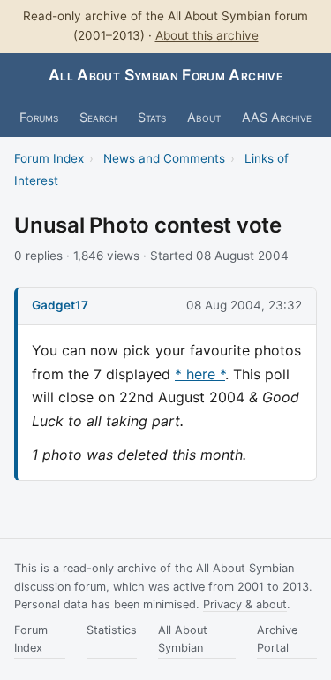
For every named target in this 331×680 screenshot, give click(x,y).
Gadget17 (60, 305)
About (204, 117)
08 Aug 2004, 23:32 (244, 305)
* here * (200, 374)
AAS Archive (277, 117)
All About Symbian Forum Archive (165, 74)
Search (98, 117)
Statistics (112, 630)
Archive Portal (277, 638)
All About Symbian (182, 638)
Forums (38, 117)
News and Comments (164, 158)
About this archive (207, 35)
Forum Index (49, 158)
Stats (152, 117)
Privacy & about (245, 604)
